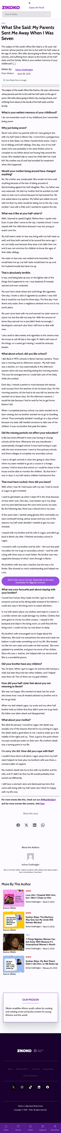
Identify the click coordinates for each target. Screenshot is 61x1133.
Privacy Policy (48, 1069)
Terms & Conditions (30, 1076)
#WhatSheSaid (48, 799)
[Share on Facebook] (18, 825)
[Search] (48, 14)
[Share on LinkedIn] (34, 825)
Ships (28, 891)
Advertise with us (22, 1069)
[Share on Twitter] (26, 825)
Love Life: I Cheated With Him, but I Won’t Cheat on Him (41, 896)
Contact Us (36, 1069)
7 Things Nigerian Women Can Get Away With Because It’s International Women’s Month (40, 942)
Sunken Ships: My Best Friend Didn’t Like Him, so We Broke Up (42, 962)
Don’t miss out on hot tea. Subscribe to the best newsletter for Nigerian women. (30, 581)
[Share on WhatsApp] (42, 825)
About (10, 1069)
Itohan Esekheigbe (24, 69)
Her (3, 23)
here (42, 803)
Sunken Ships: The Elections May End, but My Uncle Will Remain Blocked (39, 920)
